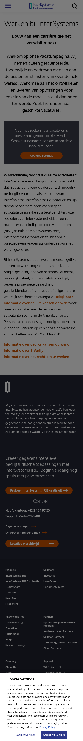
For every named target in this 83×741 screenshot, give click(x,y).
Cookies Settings (25, 734)
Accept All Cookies (54, 734)
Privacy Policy (47, 727)
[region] (41, 707)
